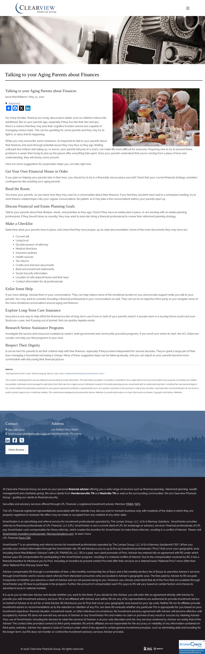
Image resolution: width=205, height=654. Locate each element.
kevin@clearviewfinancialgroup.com (29, 433)
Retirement (14, 103)
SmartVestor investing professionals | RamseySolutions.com (38, 533)
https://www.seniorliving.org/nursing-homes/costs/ (82, 373)
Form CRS (25, 537)
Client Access (16, 449)
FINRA (129, 504)
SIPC (137, 504)
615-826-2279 (16, 429)
